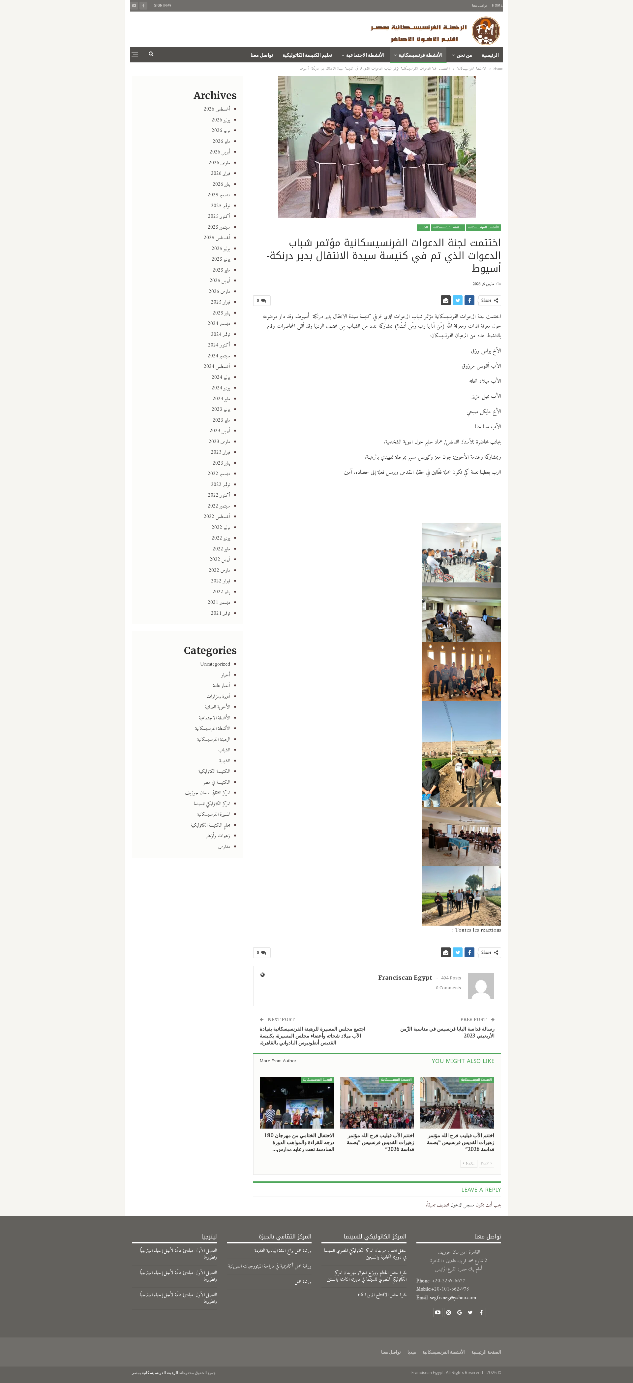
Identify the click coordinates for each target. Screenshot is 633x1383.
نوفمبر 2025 (220, 206)
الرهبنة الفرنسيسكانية (448, 227)
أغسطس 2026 (217, 109)
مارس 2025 (219, 291)
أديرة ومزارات (218, 696)
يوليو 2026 (221, 120)
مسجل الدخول (462, 1205)
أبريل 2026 (220, 152)
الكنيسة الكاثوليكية (214, 771)
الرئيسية (490, 55)
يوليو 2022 (221, 527)
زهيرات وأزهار (218, 836)
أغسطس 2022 (217, 516)
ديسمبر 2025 (219, 195)
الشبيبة (224, 761)
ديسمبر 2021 (219, 602)
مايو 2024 (221, 399)
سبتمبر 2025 (219, 227)
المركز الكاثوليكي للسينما (212, 804)
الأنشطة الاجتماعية (365, 55)
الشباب (423, 227)
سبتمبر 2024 (219, 356)
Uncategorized (215, 664)
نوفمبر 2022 (220, 484)
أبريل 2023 (220, 431)
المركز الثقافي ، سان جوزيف (207, 793)
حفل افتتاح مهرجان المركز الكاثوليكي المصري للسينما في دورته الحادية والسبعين (365, 1254)
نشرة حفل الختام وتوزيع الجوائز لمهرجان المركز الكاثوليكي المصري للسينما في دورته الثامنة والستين (367, 1276)
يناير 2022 (221, 592)
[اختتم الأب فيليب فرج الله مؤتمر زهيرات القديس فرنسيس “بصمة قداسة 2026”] (457, 1103)
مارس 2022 (219, 570)
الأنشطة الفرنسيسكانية (483, 227)
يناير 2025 (221, 313)
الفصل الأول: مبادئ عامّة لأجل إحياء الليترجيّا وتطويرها (178, 1254)
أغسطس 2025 (217, 238)
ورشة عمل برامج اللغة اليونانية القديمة (283, 1250)
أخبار (225, 675)
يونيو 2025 (221, 259)
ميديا (411, 1352)
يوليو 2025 (221, 249)
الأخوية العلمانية (217, 707)
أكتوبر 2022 (219, 495)
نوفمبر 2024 (220, 334)
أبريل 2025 (220, 281)
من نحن (464, 55)
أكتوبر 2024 (219, 345)
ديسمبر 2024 (219, 323)
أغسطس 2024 (217, 366)
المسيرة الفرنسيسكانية (213, 814)
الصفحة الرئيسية (486, 1352)
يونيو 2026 (221, 130)
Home (497, 5)
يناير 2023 (221, 463)
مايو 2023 (221, 420)
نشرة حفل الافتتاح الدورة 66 (382, 1295)
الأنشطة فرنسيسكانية (420, 55)
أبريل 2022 (220, 559)
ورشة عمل (303, 1281)
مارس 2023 (219, 442)
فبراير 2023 (220, 452)
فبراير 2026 (220, 173)
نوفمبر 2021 (220, 613)
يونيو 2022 (221, 538)
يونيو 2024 (221, 388)
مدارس (224, 846)
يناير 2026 (221, 184)
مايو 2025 (221, 270)
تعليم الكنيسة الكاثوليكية (307, 55)
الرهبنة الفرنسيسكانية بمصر (155, 1372)
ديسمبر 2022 (219, 474)
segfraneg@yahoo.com (453, 1298)
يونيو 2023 (221, 409)
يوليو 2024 (221, 377)
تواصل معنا (479, 5)
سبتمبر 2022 (219, 506)
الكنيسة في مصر (216, 782)
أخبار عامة (221, 685)
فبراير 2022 (220, 581)
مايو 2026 (221, 141)
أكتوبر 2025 (219, 216)
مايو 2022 (221, 549)
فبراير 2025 (220, 302)
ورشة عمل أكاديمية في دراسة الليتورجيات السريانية (270, 1266)
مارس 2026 (219, 163)
